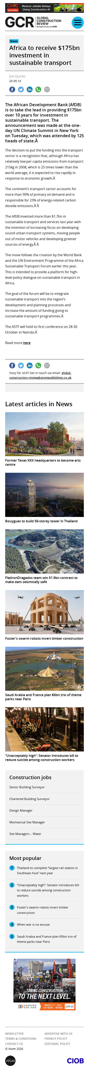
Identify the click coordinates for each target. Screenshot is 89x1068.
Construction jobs (30, 777)
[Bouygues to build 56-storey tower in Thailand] (44, 495)
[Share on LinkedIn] (29, 89)
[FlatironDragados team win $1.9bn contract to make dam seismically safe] (44, 551)
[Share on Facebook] (12, 89)
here (26, 343)
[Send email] (47, 89)
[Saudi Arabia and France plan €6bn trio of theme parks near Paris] (44, 669)
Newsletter (14, 1034)
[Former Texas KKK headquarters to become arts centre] (44, 434)
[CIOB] (64, 1060)
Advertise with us (58, 1034)
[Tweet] (21, 89)
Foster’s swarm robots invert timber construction (42, 910)
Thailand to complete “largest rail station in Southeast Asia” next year (47, 870)
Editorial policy (57, 1044)
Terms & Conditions (20, 1039)
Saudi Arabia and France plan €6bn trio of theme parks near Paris (46, 939)
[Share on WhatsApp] (38, 89)
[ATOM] (24, 1061)
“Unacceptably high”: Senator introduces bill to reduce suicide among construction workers (48, 890)
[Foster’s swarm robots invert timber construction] (44, 612)
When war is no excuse (33, 924)
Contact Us (14, 1044)
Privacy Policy (55, 1039)
